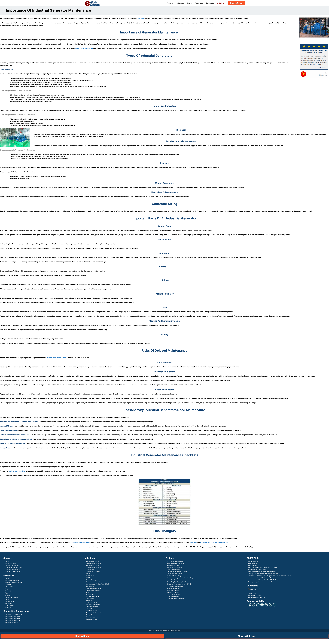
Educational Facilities (93, 571)
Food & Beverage (91, 580)
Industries (180, 3)
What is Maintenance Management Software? (262, 567)
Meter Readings (172, 580)
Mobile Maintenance (173, 569)
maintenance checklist (17, 471)
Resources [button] (199, 3)
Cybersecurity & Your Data (13, 567)
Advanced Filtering (173, 592)
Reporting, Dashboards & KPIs (176, 582)
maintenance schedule (81, 542)
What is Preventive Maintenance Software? (262, 571)
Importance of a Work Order (257, 569)
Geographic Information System (177, 571)
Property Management (93, 596)
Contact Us (210, 3)
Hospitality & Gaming (93, 590)
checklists (193, 542)
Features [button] (170, 3)
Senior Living (90, 569)
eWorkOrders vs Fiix (11, 622)
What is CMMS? (253, 563)
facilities (141, 18)
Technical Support (11, 563)
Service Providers (91, 615)
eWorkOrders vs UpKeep (12, 618)
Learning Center (10, 601)
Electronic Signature (173, 594)
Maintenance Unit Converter (14, 583)
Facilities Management (93, 604)
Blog (6, 589)
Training (7, 561)
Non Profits (89, 609)
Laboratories (90, 598)
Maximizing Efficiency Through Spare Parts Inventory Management (269, 576)
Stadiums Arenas (91, 619)
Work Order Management (175, 561)
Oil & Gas (89, 578)
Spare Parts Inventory (174, 576)
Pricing (189, 3)
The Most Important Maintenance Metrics (261, 582)
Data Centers (90, 576)
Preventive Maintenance (174, 565)
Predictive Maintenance (174, 567)
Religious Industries (92, 617)
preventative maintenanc (84, 48)
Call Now (222, 3)
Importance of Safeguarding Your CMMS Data (263, 580)
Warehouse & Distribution (94, 613)
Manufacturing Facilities (93, 563)
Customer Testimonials (12, 569)
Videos (7, 593)
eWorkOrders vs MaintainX (13, 614)
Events (7, 599)
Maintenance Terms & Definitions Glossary (261, 578)
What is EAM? (252, 565)
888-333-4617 (254, 589)
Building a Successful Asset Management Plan (263, 574)
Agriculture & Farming (93, 561)
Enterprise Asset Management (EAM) (179, 584)
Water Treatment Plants (93, 588)
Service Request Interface (175, 563)
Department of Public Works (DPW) (97, 584)
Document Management (174, 574)
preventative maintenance (56, 358)
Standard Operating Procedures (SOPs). (214, 542)
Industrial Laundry (91, 611)
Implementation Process (12, 565)
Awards (7, 578)
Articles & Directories (12, 587)
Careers (7, 595)
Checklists (8, 591)
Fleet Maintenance (92, 607)
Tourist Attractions (92, 602)
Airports (89, 574)
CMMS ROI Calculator (12, 581)
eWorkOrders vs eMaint (12, 620)
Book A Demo (82, 636)
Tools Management (173, 596)
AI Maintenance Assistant (175, 586)
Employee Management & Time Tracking (180, 578)
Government (90, 586)
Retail (87, 592)
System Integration (173, 588)
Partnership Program (11, 597)
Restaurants (89, 594)
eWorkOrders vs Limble (12, 616)
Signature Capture (173, 590)
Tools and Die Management (176, 598)
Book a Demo (236, 3)
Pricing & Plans (253, 561)
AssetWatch (8, 585)
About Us (8, 607)
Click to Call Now (246, 636)
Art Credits (8, 603)
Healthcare (89, 600)
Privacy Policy (9, 605)
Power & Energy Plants (93, 582)
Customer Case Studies (12, 571)
